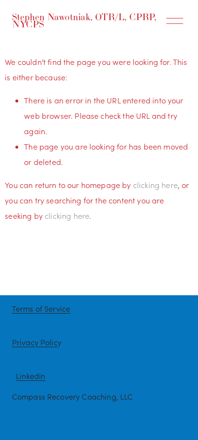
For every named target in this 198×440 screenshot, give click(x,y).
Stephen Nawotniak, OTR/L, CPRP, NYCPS (84, 20)
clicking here (155, 185)
